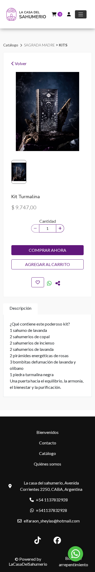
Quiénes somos (47, 463)
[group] (47, 111)
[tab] (20, 309)
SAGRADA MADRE (40, 45)
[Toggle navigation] (81, 14)
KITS (63, 45)
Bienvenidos (47, 432)
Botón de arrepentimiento (73, 561)
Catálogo (11, 45)
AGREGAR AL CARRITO (47, 264)
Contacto (47, 442)
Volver (20, 63)
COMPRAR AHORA (47, 250)
